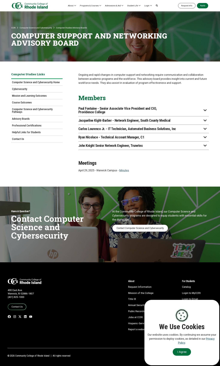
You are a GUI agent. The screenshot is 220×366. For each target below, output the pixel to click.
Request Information (139, 286)
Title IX (132, 298)
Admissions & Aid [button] (113, 5)
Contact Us (18, 139)
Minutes (124, 170)
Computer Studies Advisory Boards (71, 27)
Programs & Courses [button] (89, 5)
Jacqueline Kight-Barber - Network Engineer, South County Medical (124, 120)
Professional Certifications (26, 125)
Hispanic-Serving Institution (143, 323)
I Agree (181, 352)
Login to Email (190, 298)
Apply (202, 5)
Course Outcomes (22, 102)
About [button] (70, 5)
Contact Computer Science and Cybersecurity (140, 228)
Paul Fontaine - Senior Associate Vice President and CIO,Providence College (117, 110)
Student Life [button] (132, 5)
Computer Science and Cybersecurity (36, 27)
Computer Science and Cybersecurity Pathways (32, 110)
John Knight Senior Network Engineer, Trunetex (110, 145)
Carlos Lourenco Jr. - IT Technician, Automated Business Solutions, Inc (127, 129)
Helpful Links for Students (26, 132)
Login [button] (146, 5)
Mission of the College (140, 292)
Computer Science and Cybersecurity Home (36, 82)
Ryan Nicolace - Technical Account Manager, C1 (111, 137)
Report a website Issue (141, 329)
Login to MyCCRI (191, 292)
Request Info (186, 5)
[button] (157, 5)
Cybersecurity (19, 89)
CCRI (13, 27)
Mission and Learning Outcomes (29, 95)
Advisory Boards (21, 118)
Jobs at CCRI (135, 317)
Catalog (186, 286)
